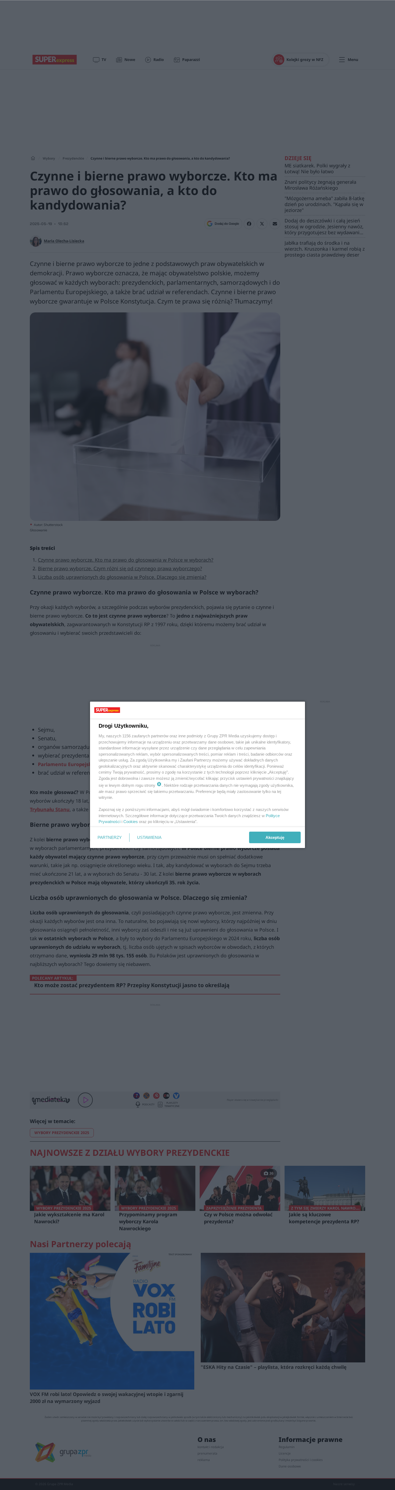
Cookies (130, 821)
